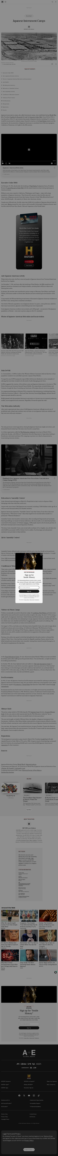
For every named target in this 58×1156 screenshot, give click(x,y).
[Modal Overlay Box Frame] (29, 578)
